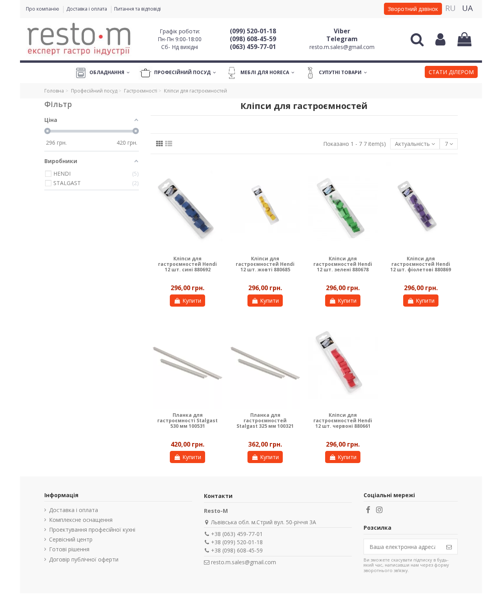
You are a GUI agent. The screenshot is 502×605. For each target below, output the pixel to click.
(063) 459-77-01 (253, 46)
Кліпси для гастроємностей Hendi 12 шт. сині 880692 (187, 264)
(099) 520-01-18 (253, 31)
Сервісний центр (71, 539)
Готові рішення (69, 549)
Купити (191, 300)
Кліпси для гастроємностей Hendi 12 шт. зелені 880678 (342, 264)
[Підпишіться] (449, 546)
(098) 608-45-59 (253, 39)
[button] (451, 73)
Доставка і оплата (87, 8)
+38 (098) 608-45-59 (237, 550)
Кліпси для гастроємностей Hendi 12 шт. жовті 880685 (265, 264)
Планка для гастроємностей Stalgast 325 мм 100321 (265, 421)
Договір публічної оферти (83, 559)
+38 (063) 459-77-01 (237, 534)
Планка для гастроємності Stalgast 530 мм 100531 (187, 421)
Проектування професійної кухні (92, 529)
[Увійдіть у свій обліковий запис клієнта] (440, 39)
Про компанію (43, 8)
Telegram (342, 39)
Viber (342, 31)
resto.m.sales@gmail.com (342, 47)
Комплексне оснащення (81, 519)
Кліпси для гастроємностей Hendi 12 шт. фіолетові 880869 (420, 264)
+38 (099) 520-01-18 (237, 542)
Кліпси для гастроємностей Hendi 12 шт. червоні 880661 (342, 421)
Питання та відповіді (137, 8)
